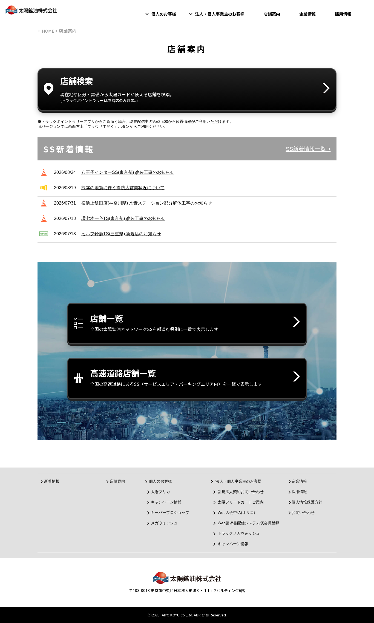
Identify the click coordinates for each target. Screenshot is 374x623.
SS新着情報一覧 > (308, 149)
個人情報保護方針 (307, 502)
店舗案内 (272, 14)
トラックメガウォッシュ (239, 533)
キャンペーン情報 (166, 502)
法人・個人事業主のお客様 (219, 14)
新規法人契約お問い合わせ (241, 491)
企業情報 (307, 14)
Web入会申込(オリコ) (236, 512)
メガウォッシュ (164, 523)
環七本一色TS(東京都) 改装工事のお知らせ (123, 218)
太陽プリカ (160, 491)
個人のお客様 (163, 14)
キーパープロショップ (170, 512)
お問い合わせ (303, 512)
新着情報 (51, 481)
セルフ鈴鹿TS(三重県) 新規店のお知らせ (121, 233)
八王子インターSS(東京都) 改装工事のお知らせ (127, 172)
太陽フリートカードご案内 (241, 502)
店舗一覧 (156, 322)
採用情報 (343, 14)
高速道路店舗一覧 (178, 377)
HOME (48, 31)
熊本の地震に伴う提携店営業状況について (123, 187)
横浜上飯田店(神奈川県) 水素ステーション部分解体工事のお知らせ (146, 203)
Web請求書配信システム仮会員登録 (248, 523)
